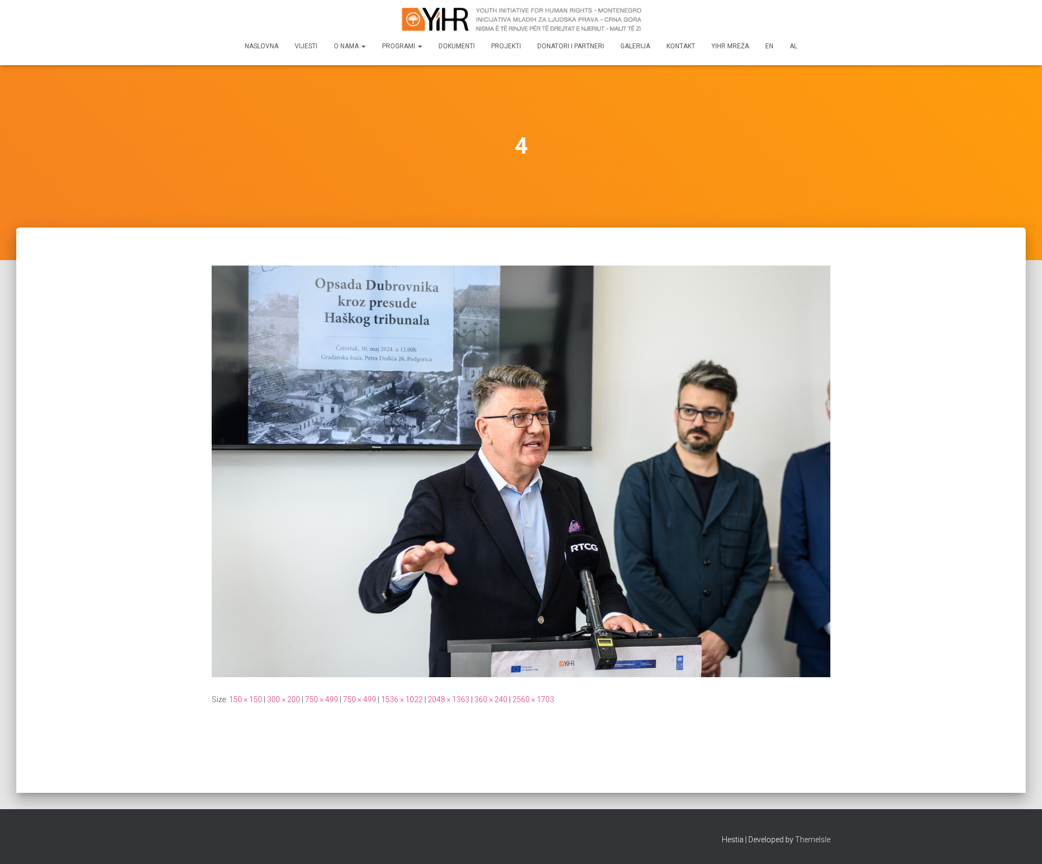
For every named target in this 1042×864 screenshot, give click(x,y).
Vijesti (306, 46)
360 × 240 (490, 699)
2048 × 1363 (448, 699)
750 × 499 (321, 699)
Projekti (506, 46)
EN (769, 46)
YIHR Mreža (730, 46)
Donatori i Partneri (570, 46)
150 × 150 (245, 699)
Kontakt (680, 46)
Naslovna (261, 46)
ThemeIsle (812, 839)
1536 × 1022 (402, 699)
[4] (521, 470)
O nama (347, 46)
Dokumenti (457, 46)
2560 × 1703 (533, 699)
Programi (399, 46)
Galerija (635, 46)
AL (793, 46)
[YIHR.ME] (521, 19)
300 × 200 (283, 699)
